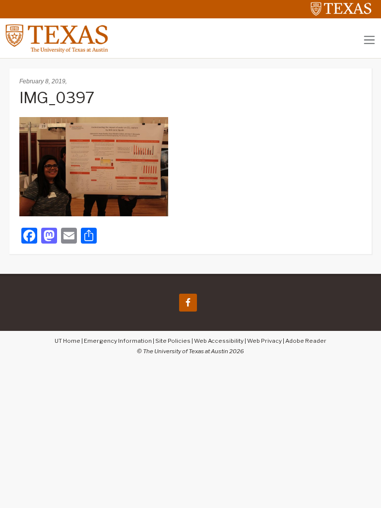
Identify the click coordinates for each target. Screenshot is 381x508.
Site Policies (172, 340)
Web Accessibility (219, 340)
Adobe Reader (305, 340)
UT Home (67, 340)
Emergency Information (118, 340)
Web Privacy (264, 340)
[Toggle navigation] (369, 40)
